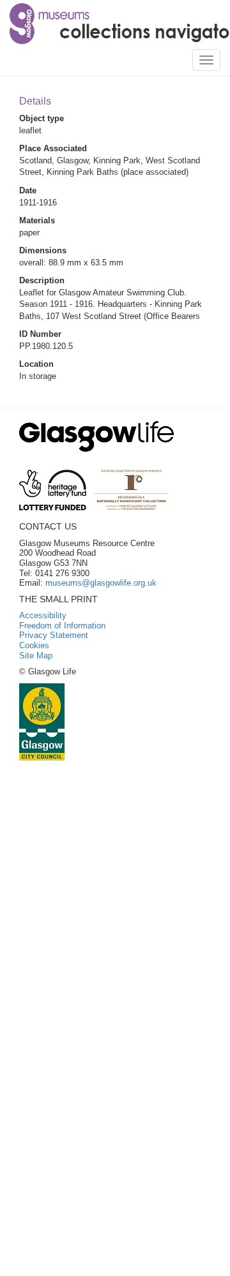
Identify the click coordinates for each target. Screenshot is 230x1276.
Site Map (35, 655)
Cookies (34, 645)
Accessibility (42, 615)
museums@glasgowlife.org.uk (101, 583)
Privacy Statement (53, 635)
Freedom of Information (62, 625)
